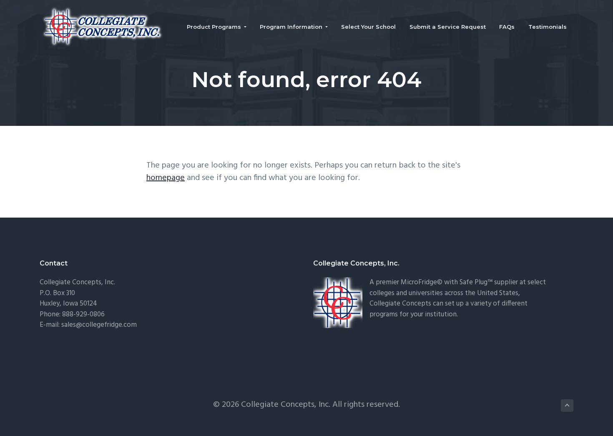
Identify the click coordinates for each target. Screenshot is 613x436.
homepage (165, 178)
